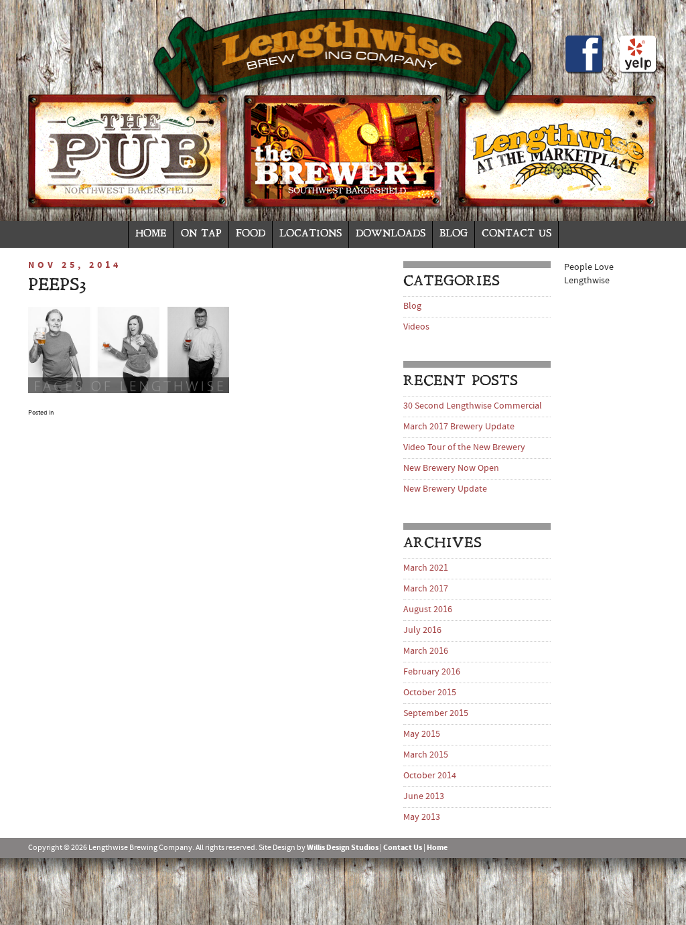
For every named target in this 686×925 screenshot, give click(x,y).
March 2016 (425, 651)
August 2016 (427, 610)
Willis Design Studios (343, 848)
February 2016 (431, 672)
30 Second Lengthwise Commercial (472, 406)
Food (250, 234)
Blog (453, 234)
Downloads (390, 234)
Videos (416, 327)
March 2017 (425, 589)
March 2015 (425, 755)
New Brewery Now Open (451, 469)
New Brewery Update (445, 489)
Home (151, 234)
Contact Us (516, 234)
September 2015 (435, 714)
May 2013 (421, 817)
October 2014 (429, 776)
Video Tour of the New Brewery (464, 448)
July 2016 (422, 631)
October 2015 (429, 693)
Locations (310, 234)
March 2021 (425, 568)
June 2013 (423, 797)
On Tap (201, 234)
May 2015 (421, 734)
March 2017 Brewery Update (458, 427)
